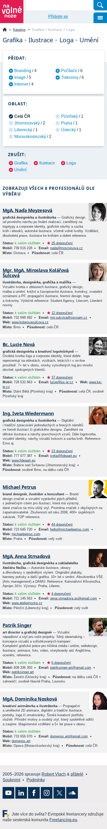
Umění (20, 170)
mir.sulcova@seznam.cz (68, 317)
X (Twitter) (59, 793)
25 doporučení (62, 243)
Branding (22, 70)
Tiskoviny (69, 77)
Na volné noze (5, 29)
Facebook (34, 793)
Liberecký (23, 130)
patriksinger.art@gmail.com (70, 668)
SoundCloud (72, 793)
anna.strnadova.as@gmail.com (73, 598)
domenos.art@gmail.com (69, 736)
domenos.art (21, 741)
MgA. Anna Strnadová (26, 556)
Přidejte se (58, 16)
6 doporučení (61, 663)
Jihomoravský (27, 123)
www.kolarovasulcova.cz (30, 322)
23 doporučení (62, 451)
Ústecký (68, 130)
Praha (66, 123)
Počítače (69, 70)
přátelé (77, 774)
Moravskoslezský (30, 136)
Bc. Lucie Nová (19, 344)
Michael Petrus (19, 487)
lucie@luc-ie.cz (61, 382)
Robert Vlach (54, 774)
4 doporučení (61, 594)
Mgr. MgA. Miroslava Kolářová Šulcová (36, 272)
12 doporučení (62, 313)
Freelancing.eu (7, 813)
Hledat (100, 5)
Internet (21, 84)
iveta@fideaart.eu (63, 456)
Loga (71, 163)
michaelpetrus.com (26, 534)
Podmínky (35, 780)
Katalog (19, 29)
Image (20, 77)
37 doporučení (62, 377)
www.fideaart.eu (23, 460)
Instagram (46, 793)
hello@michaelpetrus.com (69, 529)
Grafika (21, 163)
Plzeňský (69, 116)
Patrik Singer (17, 625)
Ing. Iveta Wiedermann (28, 413)
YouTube (8, 793)
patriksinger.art (23, 672)
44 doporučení (62, 524)
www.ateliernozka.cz (27, 603)
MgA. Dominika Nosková (30, 699)
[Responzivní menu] (100, 17)
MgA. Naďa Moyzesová (27, 210)
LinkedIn (21, 793)
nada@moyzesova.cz (66, 248)
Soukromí (11, 780)
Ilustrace (47, 163)
